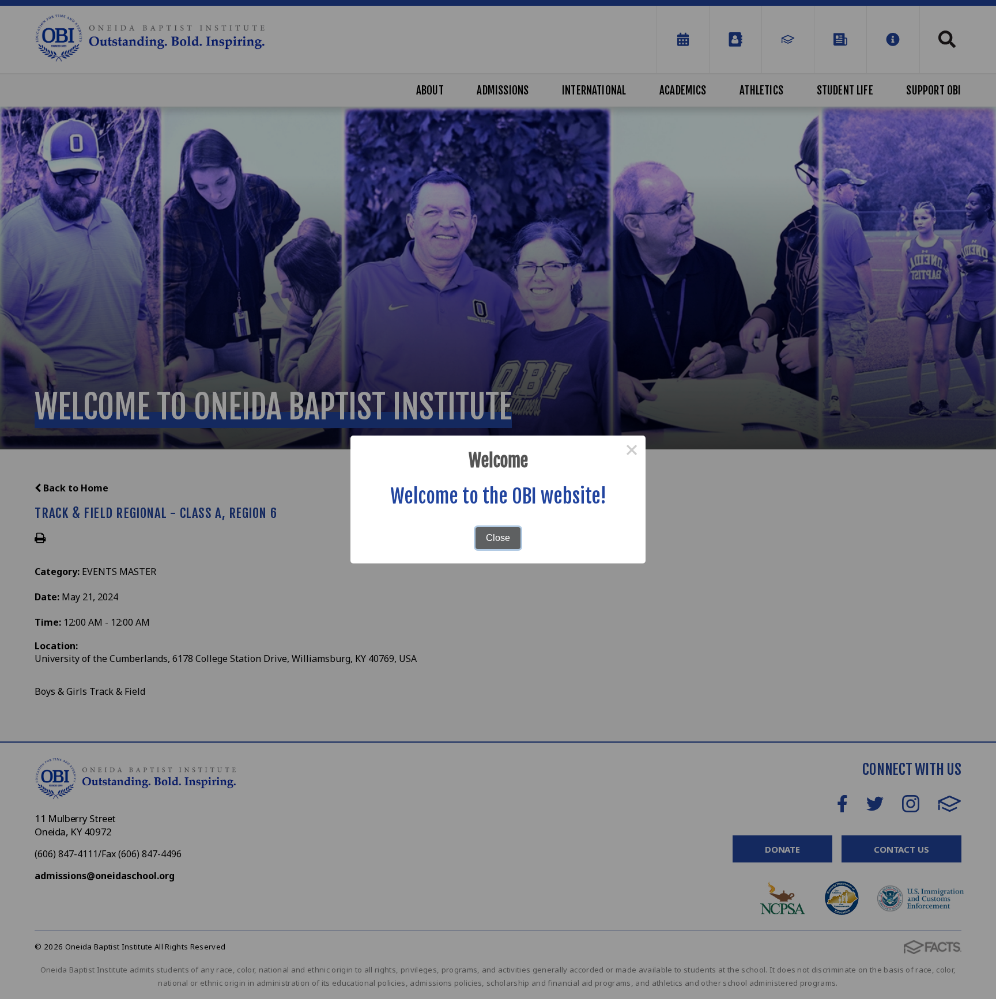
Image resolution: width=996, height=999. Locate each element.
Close (498, 538)
